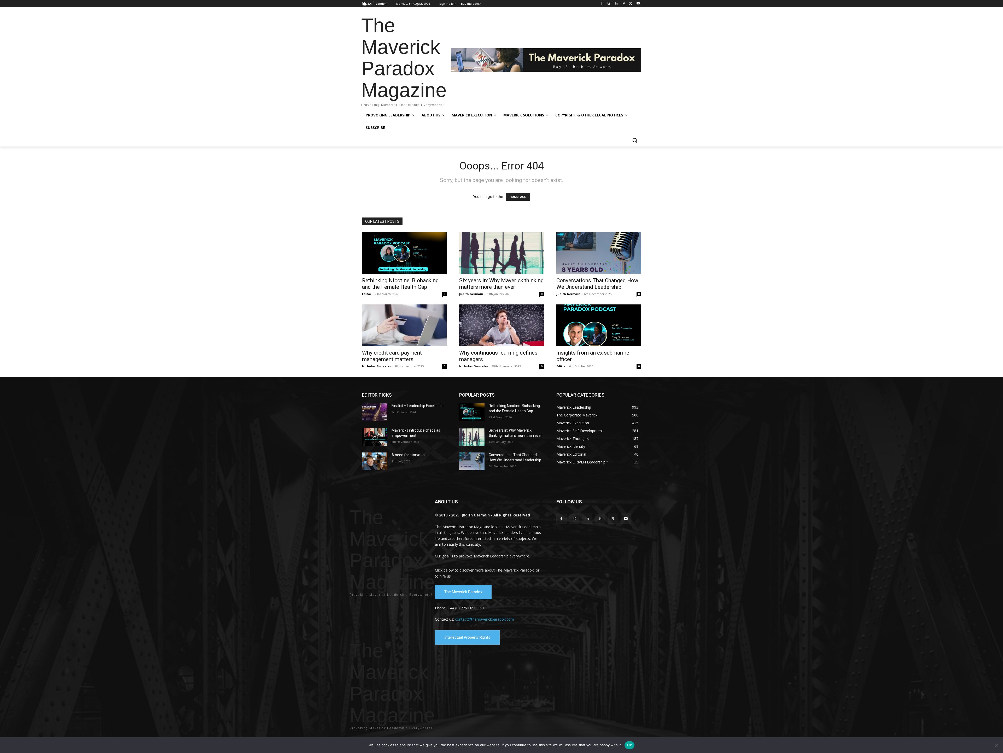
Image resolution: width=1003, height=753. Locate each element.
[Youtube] (638, 4)
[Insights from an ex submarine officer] (598, 325)
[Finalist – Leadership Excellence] (374, 412)
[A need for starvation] (374, 461)
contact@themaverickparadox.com (484, 619)
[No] (996, 745)
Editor (366, 294)
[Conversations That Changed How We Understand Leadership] (598, 253)
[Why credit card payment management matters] (404, 325)
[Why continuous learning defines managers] (501, 325)
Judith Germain (471, 294)
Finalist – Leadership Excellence (418, 406)
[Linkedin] (616, 4)
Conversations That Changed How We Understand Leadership (597, 283)
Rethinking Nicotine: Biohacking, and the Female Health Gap (401, 283)
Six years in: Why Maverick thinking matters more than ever (501, 283)
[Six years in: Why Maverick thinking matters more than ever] (501, 253)
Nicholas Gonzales (376, 366)
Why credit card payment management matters (392, 356)
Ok (629, 745)
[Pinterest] (624, 4)
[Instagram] (609, 4)
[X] (631, 4)
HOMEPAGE (518, 197)
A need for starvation (409, 455)
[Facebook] (602, 4)
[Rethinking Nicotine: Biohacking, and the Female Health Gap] (404, 253)
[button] (634, 140)
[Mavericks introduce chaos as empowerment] (374, 437)
